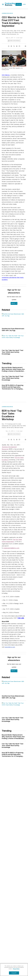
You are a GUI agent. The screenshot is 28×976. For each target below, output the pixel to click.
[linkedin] (11, 46)
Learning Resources (7, 13)
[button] (3, 4)
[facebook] (8, 46)
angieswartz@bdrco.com (11, 548)
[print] (25, 46)
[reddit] (16, 46)
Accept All (14, 972)
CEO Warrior (6, 75)
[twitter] (14, 46)
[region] (14, 969)
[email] (19, 46)
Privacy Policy (16, 968)
